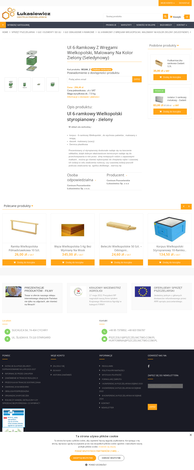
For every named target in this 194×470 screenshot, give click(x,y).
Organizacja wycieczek (17, 396)
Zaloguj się (59, 366)
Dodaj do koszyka (171, 77)
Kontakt (105, 403)
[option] (24, 240)
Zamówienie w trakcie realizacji (21, 378)
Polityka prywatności (113, 370)
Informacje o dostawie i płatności (83, 97)
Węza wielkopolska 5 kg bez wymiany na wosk (72, 248)
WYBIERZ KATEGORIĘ (18, 25)
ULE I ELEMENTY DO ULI (50, 32)
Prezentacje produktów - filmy (39, 289)
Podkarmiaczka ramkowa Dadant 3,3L (175, 63)
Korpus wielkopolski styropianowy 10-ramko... (169, 248)
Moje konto (167, 3)
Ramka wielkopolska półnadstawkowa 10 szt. (24, 248)
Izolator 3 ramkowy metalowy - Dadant (176, 99)
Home (5, 32)
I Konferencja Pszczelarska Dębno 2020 (122, 384)
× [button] (190, 435)
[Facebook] (148, 366)
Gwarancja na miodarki (17, 387)
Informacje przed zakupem (19, 374)
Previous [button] (183, 206)
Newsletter (107, 408)
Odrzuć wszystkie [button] (111, 458)
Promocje (111, 25)
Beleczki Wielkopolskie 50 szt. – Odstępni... (121, 248)
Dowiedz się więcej (107, 446)
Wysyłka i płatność (112, 375)
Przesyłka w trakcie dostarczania (23, 382)
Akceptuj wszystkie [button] (83, 458)
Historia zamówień (62, 375)
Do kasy (183, 3)
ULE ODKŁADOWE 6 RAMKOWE (79, 32)
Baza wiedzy (166, 25)
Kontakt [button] (181, 25)
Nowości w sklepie (145, 25)
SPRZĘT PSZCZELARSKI (23, 32)
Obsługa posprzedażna (17, 391)
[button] (97, 451)
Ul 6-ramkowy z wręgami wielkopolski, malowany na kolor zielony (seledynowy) (143, 32)
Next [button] (189, 206)
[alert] (97, 451)
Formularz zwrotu (112, 379)
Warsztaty (126, 25)
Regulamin (107, 366)
